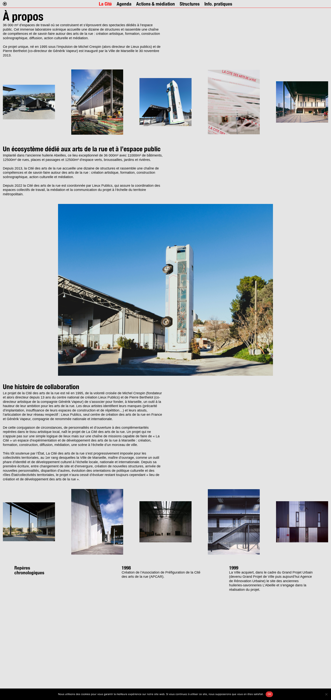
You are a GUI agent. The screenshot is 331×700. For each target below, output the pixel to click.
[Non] (326, 694)
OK (269, 694)
